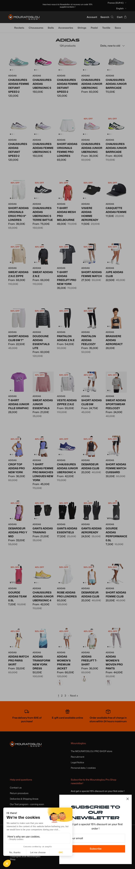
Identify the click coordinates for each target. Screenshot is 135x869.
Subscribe (95, 848)
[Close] (127, 798)
